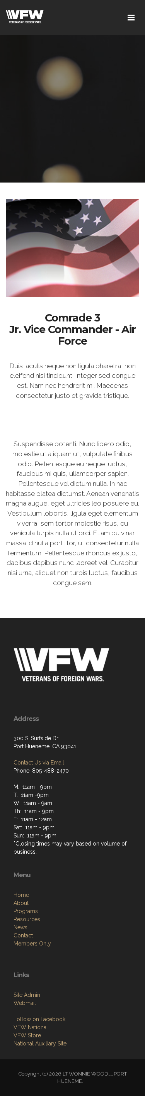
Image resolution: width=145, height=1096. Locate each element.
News (20, 927)
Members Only (32, 943)
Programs (26, 911)
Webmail (25, 1003)
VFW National (31, 1027)
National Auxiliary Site (40, 1043)
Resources (27, 919)
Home (21, 895)
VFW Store (27, 1035)
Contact (23, 935)
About (21, 903)
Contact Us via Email (39, 762)
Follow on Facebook (39, 1019)
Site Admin (27, 995)
